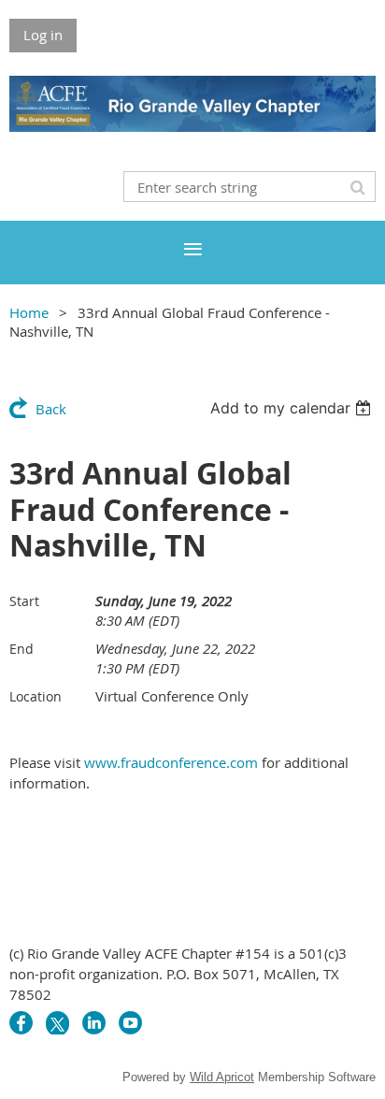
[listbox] (293, 408)
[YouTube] (130, 1022)
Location (35, 696)
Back (51, 408)
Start (24, 601)
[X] (57, 1022)
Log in (43, 34)
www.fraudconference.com (171, 762)
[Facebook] (21, 1022)
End (21, 649)
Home (29, 312)
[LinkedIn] (94, 1022)
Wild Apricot (222, 1077)
